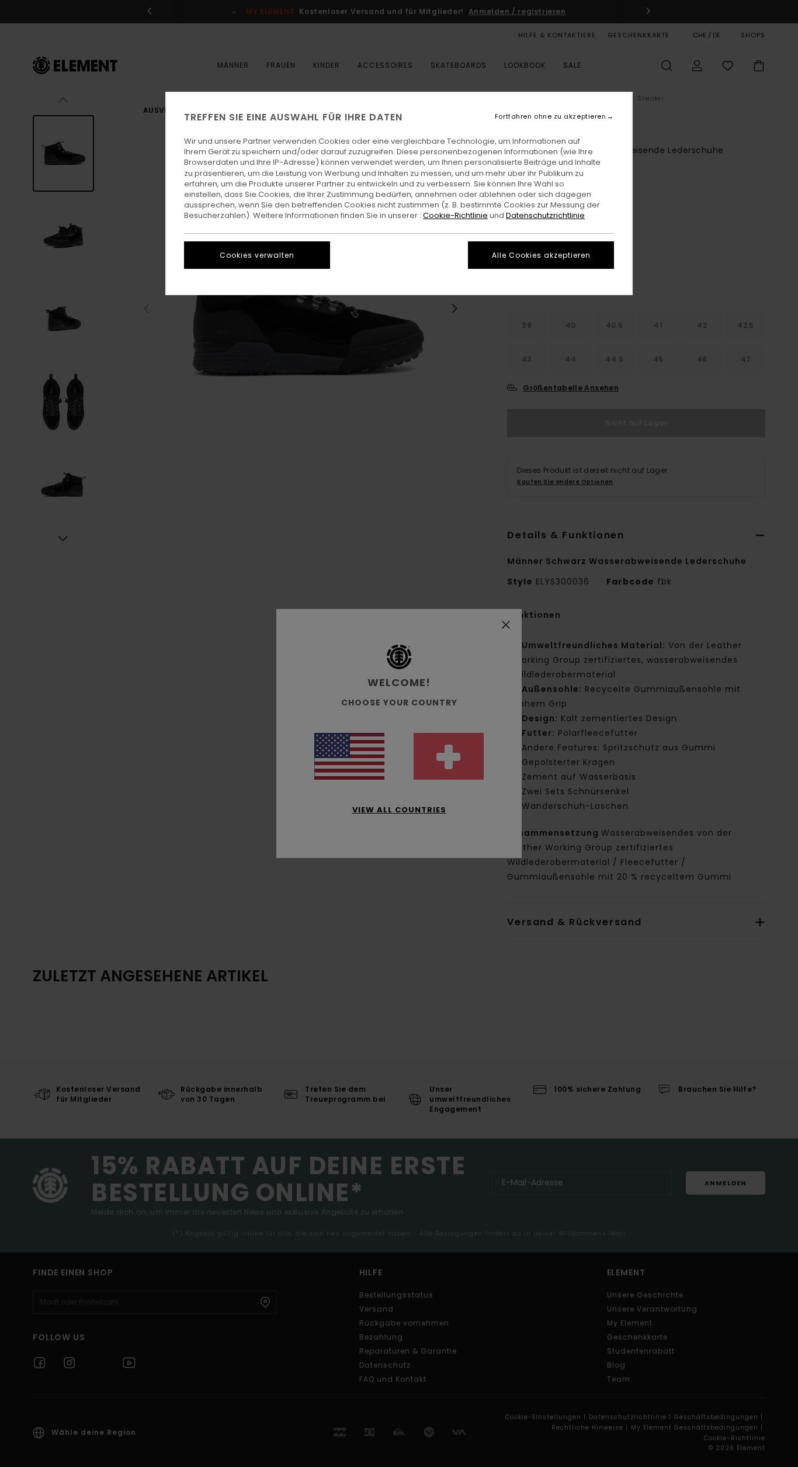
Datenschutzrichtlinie (545, 215)
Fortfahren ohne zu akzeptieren (550, 116)
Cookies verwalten (257, 255)
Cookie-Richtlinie (455, 215)
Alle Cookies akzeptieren (541, 255)
